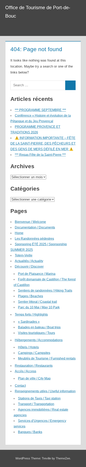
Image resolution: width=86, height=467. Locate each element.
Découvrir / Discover (29, 266)
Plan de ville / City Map (34, 378)
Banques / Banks (30, 432)
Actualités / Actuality (29, 261)
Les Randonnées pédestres (34, 238)
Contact (20, 385)
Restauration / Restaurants (34, 365)
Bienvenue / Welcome (30, 222)
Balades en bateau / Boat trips (39, 327)
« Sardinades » (29, 321)
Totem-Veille (23, 255)
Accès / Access (25, 371)
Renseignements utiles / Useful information (45, 391)
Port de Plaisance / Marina (36, 273)
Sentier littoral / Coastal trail (37, 301)
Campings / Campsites (34, 353)
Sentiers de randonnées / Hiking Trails (45, 290)
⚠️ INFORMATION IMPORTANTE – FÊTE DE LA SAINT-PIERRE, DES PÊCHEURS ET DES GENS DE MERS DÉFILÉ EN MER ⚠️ (43, 143)
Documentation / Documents (35, 227)
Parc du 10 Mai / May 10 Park (39, 307)
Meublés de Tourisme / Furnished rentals (47, 358)
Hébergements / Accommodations (39, 340)
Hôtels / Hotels (28, 347)
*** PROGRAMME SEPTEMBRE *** (40, 110)
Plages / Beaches (30, 296)
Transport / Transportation (36, 404)
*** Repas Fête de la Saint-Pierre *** (40, 154)
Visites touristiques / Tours (36, 333)
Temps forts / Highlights (31, 314)
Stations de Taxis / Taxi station (39, 398)
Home (19, 233)
